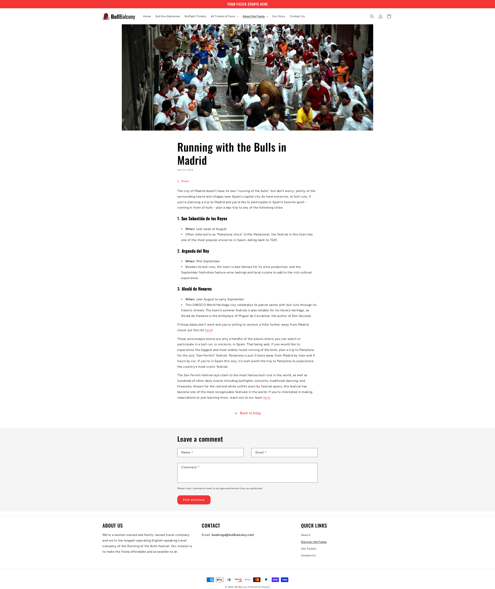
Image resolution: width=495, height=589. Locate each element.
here (208, 330)
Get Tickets (309, 548)
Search (306, 535)
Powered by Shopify (259, 587)
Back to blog (250, 413)
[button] (224, 16)
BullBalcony (241, 587)
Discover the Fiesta (314, 542)
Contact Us (308, 555)
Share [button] (185, 181)
